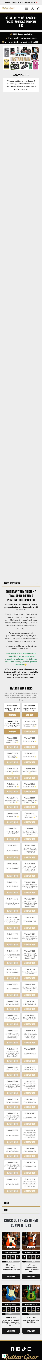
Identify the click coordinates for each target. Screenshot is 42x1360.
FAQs (6, 1210)
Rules (6, 1203)
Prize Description (12, 583)
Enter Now (11, 1276)
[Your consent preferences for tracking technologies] (4, 1356)
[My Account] (33, 8)
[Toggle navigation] (26, 8)
